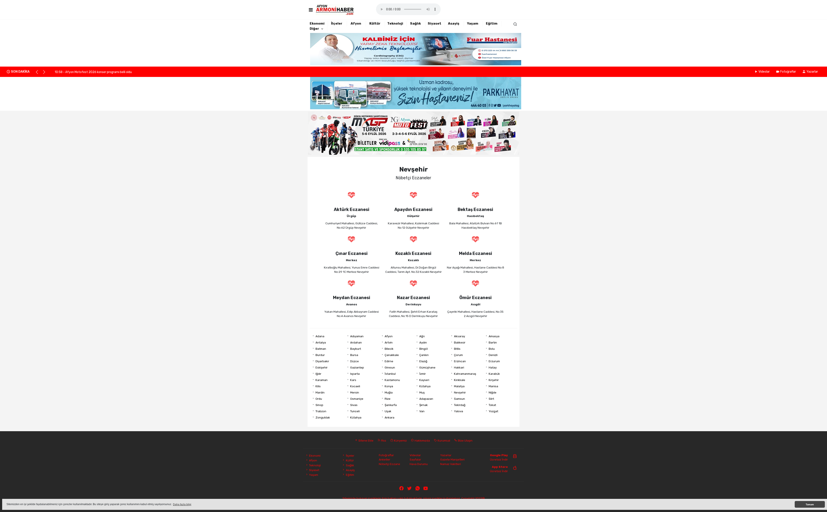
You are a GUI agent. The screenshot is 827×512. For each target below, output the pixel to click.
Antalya (321, 342)
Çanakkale (392, 355)
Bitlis (457, 348)
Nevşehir (460, 392)
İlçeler (336, 23)
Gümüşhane (427, 367)
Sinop (319, 405)
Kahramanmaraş (465, 373)
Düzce (354, 361)
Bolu (492, 348)
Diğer (314, 29)
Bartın (493, 342)
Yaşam (472, 23)
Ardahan (356, 342)
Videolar (764, 71)
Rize (387, 398)
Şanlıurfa (391, 405)
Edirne (389, 361)
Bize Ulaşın (465, 440)
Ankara (389, 417)
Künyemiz (400, 440)
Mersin (354, 392)
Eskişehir (322, 367)
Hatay (493, 367)
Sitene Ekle (365, 440)
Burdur (320, 355)
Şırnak (423, 405)
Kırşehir (494, 380)
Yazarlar (812, 71)
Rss (383, 440)
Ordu (319, 398)
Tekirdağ (459, 405)
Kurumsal (443, 440)
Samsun (459, 398)
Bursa (354, 355)
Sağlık (415, 23)
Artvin (389, 342)
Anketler (384, 459)
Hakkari (459, 367)
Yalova (458, 411)
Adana (320, 336)
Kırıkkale (459, 380)
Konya (389, 386)
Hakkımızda (422, 440)
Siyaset (434, 23)
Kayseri (424, 380)
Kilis (318, 386)
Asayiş (453, 23)
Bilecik (389, 348)
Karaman (322, 380)
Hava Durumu (419, 464)
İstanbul (390, 373)
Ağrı (422, 336)
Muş (422, 392)
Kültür (375, 23)
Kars (353, 380)
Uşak (388, 411)
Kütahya (425, 386)
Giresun (390, 367)
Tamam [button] (810, 504)
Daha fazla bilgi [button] (182, 504)
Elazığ (423, 361)
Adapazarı (426, 398)
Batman (321, 348)
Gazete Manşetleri (452, 459)
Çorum (458, 355)
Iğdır (318, 373)
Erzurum (494, 361)
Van (421, 411)
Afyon (356, 23)
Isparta (355, 373)
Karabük (494, 373)
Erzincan (460, 361)
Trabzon (321, 411)
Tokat (492, 405)
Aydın (423, 342)
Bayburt (355, 348)
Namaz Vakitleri (450, 464)
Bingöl (423, 348)
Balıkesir (459, 342)
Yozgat (493, 411)
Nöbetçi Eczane (389, 464)
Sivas (354, 405)
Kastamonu (392, 380)
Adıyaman (357, 336)
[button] (39, 74)
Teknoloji (395, 23)
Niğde (492, 392)
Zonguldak (323, 417)
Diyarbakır (322, 361)
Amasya (494, 336)
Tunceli (355, 411)
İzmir (422, 373)
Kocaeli (355, 386)
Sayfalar (415, 459)
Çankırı (424, 355)
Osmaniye (356, 398)
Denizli (493, 355)
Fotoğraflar (788, 71)
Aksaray (459, 336)
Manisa (493, 386)
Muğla (389, 392)
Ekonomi (317, 23)
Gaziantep (357, 367)
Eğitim (491, 23)
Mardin (320, 392)
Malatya (459, 386)
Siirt (491, 398)
